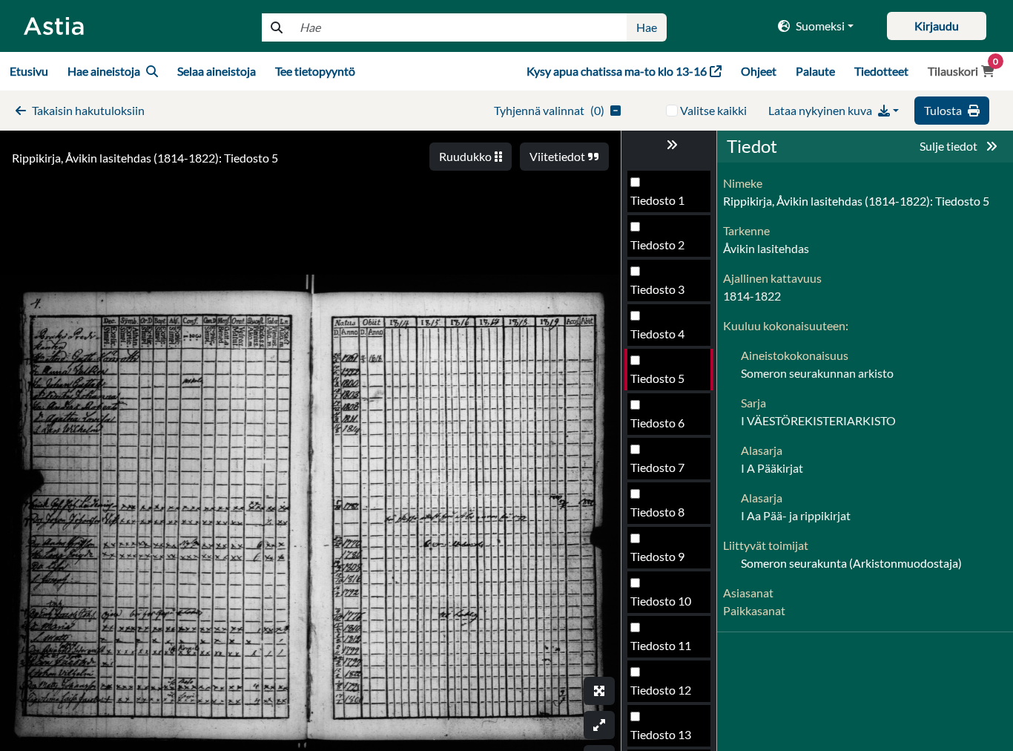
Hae (646, 27)
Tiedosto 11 (660, 645)
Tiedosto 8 (657, 512)
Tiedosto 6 (657, 423)
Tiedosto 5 (657, 378)
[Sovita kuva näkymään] (599, 725)
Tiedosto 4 (657, 334)
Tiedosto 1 (657, 200)
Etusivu (29, 71)
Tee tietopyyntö (315, 71)
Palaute (815, 71)
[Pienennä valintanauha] (668, 145)
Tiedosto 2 (657, 244)
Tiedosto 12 (660, 690)
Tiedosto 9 (657, 556)
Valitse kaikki (713, 110)
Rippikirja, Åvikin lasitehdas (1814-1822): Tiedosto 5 (145, 158)
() (549, 110)
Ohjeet (758, 71)
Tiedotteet (881, 71)
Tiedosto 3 (657, 289)
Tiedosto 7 (657, 467)
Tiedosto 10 (660, 601)
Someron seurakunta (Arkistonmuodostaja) (851, 563)
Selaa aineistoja (216, 71)
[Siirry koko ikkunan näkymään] (599, 691)
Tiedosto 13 (660, 734)
